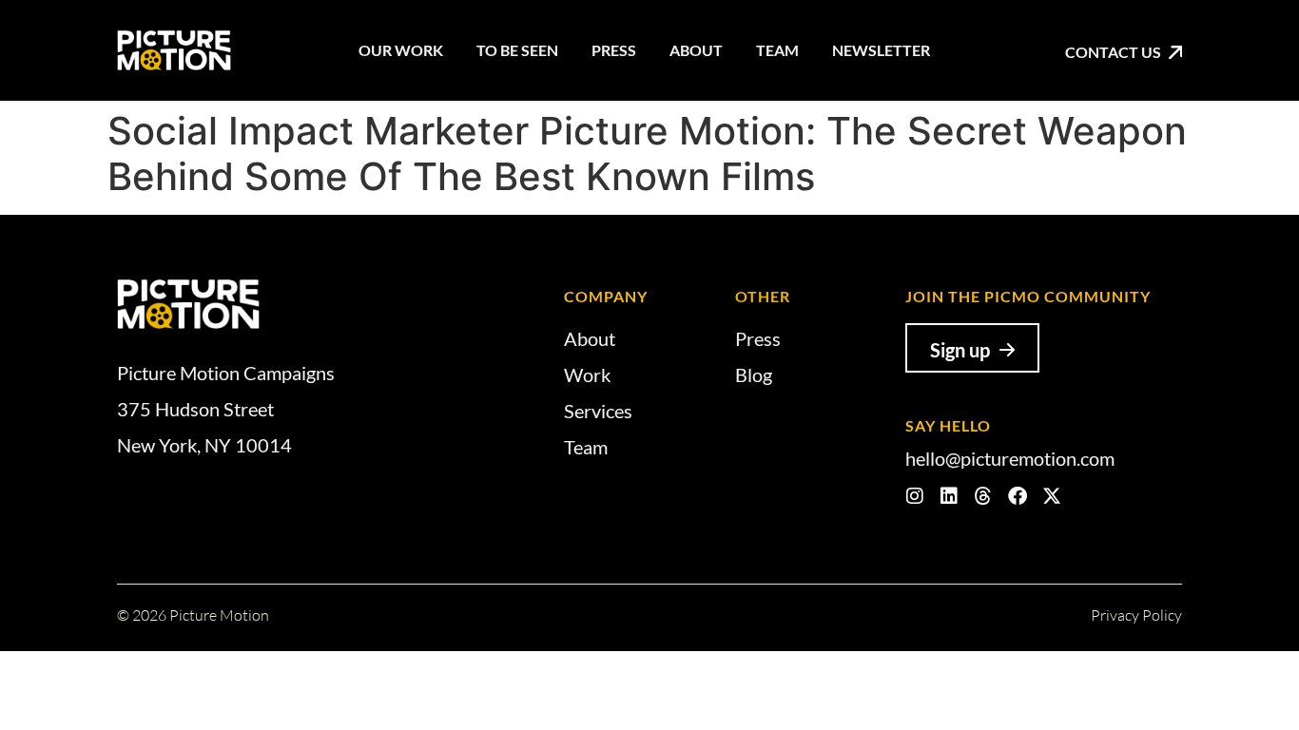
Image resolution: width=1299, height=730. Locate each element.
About (696, 50)
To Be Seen (517, 50)
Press (613, 50)
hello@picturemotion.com (1010, 458)
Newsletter (881, 50)
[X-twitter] (1051, 496)
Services (598, 410)
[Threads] (983, 496)
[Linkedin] (949, 496)
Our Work (401, 50)
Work (587, 374)
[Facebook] (1017, 496)
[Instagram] (914, 496)
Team (777, 50)
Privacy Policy (1136, 614)
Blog (753, 374)
